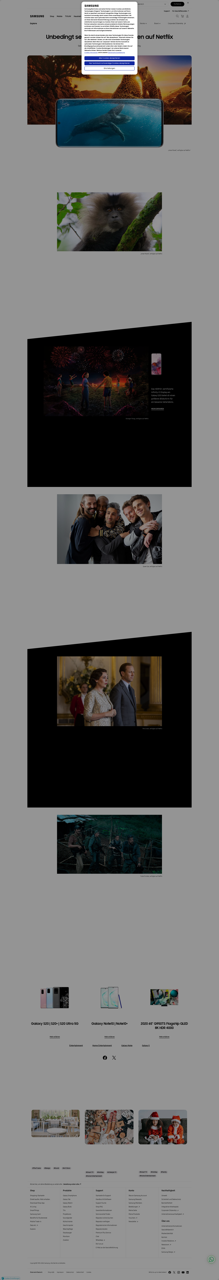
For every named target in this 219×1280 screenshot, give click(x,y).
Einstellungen (109, 68)
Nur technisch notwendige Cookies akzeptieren (109, 63)
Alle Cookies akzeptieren (109, 58)
